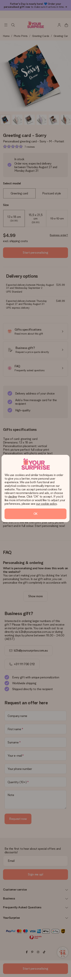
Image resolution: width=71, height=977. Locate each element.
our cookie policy (46, 504)
